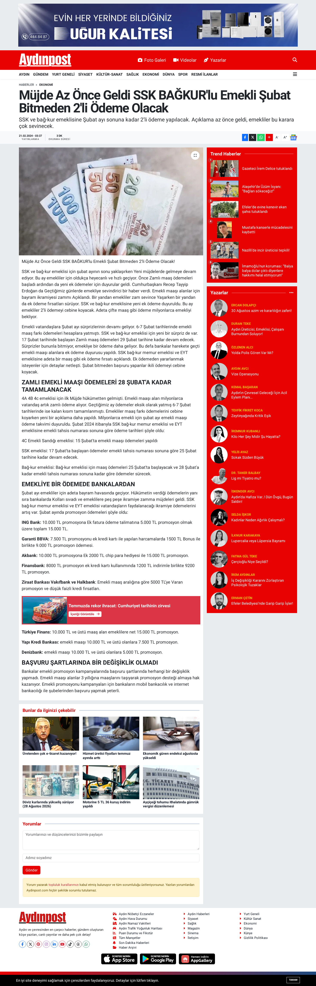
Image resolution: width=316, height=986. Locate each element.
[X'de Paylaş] (252, 137)
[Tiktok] (70, 944)
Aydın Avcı (240, 369)
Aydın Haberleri (199, 914)
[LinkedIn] (54, 944)
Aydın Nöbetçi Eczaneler (136, 914)
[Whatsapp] (86, 944)
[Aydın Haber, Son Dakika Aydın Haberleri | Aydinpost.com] (45, 60)
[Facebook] (22, 944)
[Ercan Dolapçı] (219, 307)
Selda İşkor (241, 515)
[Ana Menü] (295, 74)
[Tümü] (291, 293)
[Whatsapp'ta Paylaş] (261, 137)
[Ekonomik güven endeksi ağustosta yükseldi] (171, 733)
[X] (30, 944)
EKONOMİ (151, 74)
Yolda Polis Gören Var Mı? (252, 353)
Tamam (293, 979)
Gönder (32, 870)
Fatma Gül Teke (244, 556)
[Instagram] (46, 944)
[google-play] (158, 959)
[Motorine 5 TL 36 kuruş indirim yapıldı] (111, 782)
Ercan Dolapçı (243, 305)
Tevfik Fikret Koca (247, 410)
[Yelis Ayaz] (219, 454)
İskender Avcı (242, 491)
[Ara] (295, 60)
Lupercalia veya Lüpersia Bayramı (258, 541)
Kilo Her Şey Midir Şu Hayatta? (255, 436)
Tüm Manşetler (129, 938)
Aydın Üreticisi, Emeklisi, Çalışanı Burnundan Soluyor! (257, 331)
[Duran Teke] (219, 328)
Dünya (248, 928)
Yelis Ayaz (239, 452)
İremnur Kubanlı (245, 431)
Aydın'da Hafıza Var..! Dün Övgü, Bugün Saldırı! (262, 499)
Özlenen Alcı (242, 347)
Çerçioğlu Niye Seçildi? (249, 562)
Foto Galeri (155, 60)
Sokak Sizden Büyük (247, 457)
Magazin (194, 928)
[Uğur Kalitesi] (158, 25)
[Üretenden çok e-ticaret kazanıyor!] (51, 733)
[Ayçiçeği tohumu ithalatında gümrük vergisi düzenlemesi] (171, 782)
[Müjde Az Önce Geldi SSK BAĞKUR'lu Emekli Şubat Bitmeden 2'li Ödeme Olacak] (111, 201)
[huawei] (197, 959)
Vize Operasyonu (245, 374)
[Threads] (78, 944)
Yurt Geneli (251, 914)
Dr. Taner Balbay (245, 473)
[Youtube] (62, 944)
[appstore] (119, 959)
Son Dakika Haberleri (134, 943)
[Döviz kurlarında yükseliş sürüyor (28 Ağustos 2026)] (51, 782)
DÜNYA (169, 74)
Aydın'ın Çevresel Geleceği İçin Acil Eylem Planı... (259, 395)
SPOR (183, 74)
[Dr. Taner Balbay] (219, 475)
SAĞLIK (132, 74)
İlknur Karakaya (245, 535)
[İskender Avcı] (219, 496)
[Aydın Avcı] (219, 371)
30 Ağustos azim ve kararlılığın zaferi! (261, 310)
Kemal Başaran (244, 387)
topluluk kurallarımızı (64, 885)
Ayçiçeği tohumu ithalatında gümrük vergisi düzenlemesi (171, 804)
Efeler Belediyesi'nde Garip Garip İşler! (262, 603)
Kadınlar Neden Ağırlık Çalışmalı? (258, 520)
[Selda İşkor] (219, 517)
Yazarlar (218, 60)
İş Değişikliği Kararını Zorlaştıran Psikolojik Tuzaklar (257, 582)
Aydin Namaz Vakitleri (135, 923)
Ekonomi (46, 84)
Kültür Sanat (252, 919)
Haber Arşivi (128, 947)
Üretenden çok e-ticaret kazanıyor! (49, 753)
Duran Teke (241, 324)
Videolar (188, 60)
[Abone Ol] (293, 138)
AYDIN (24, 74)
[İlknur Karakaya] (219, 538)
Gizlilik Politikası (256, 938)
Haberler (26, 84)
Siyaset (193, 919)
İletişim (193, 938)
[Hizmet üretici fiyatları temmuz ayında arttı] (111, 733)
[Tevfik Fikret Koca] (219, 413)
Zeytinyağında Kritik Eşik (251, 416)
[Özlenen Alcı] (219, 350)
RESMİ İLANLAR (204, 74)
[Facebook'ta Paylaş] (245, 137)
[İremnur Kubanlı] (219, 433)
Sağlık (192, 923)
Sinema (193, 933)
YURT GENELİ (63, 74)
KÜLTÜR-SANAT (109, 74)
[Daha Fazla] (269, 137)
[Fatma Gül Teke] (219, 559)
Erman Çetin (241, 598)
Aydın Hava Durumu (133, 919)
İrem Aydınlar (243, 575)
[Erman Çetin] (219, 600)
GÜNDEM (40, 74)
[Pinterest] (38, 944)
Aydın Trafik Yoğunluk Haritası (140, 928)
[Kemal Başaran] (219, 392)
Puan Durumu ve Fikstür (136, 933)
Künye (248, 933)
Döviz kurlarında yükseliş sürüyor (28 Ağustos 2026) (48, 804)
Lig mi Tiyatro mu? (246, 478)
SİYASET (85, 74)
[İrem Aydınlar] (219, 579)
